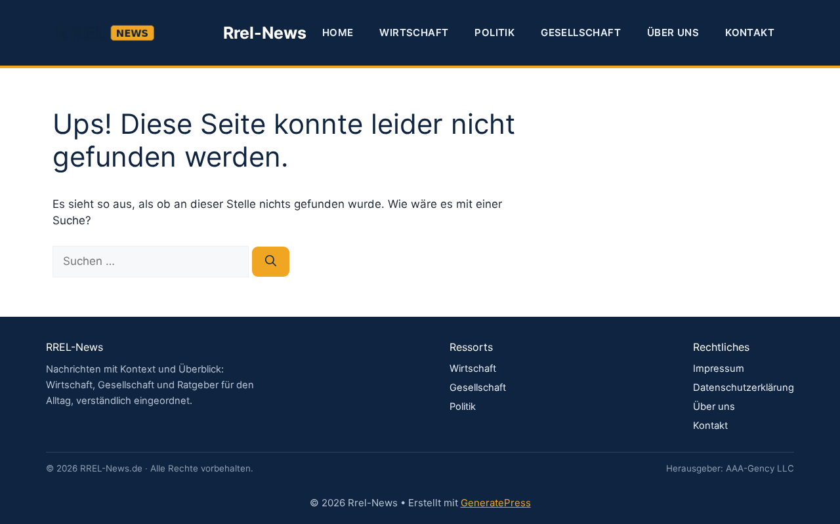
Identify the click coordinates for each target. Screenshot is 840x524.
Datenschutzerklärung (743, 387)
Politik (494, 32)
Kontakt (749, 32)
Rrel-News (264, 33)
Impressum (718, 368)
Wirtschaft (413, 32)
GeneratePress (496, 502)
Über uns (673, 32)
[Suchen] (270, 262)
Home (338, 32)
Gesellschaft (581, 32)
